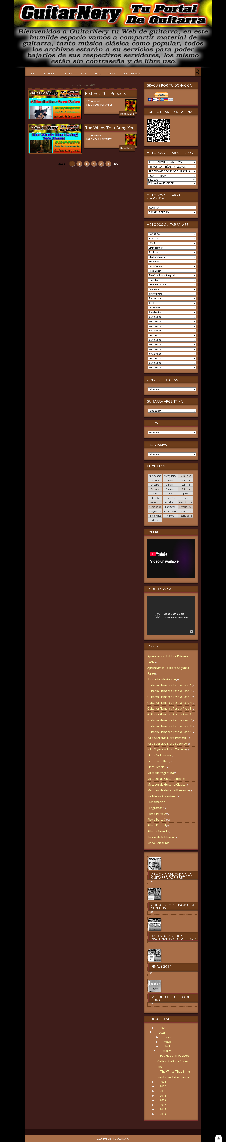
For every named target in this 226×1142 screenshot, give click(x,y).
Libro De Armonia (155, 499)
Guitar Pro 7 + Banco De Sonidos (173, 906)
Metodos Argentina (155, 503)
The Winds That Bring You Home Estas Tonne (110, 130)
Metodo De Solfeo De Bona (170, 998)
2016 (163, 1105)
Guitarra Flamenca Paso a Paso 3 (169, 697)
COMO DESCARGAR (132, 73)
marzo (167, 1051)
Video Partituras (103, 104)
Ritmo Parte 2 (156, 814)
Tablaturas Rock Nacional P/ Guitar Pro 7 (173, 937)
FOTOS (97, 73)
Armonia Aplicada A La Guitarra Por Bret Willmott (171, 877)
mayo (167, 1042)
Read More (127, 113)
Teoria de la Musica (185, 517)
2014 (163, 1114)
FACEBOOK (49, 73)
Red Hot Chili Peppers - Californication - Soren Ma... (174, 1061)
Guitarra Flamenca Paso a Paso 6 (169, 714)
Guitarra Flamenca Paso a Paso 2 (169, 691)
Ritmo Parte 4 (156, 825)
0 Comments (94, 101)
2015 (163, 1109)
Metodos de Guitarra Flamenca (168, 790)
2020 (163, 1086)
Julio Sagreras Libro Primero (166, 738)
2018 (163, 1096)
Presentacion (156, 802)
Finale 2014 (161, 966)
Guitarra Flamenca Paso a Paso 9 (169, 732)
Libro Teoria (184, 499)
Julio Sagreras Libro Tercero (166, 749)
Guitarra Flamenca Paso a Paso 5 (169, 708)
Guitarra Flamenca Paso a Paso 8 (169, 726)
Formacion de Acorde (185, 477)
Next (115, 163)
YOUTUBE (67, 73)
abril (167, 1046)
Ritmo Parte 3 (156, 819)
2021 (163, 1082)
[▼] (154, 1033)
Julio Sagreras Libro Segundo (167, 744)
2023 (162, 1033)
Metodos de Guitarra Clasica (166, 784)
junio (167, 1037)
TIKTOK (82, 73)
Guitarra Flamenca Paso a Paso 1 (169, 685)
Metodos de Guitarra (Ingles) (166, 779)
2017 (163, 1100)
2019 (163, 1091)
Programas (155, 511)
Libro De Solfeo (170, 499)
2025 (163, 1028)
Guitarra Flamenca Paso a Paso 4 (169, 703)
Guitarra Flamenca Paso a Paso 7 (169, 720)
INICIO (34, 73)
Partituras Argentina (170, 508)
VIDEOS (111, 73)
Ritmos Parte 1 (169, 517)
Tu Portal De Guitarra (116, 1138)
